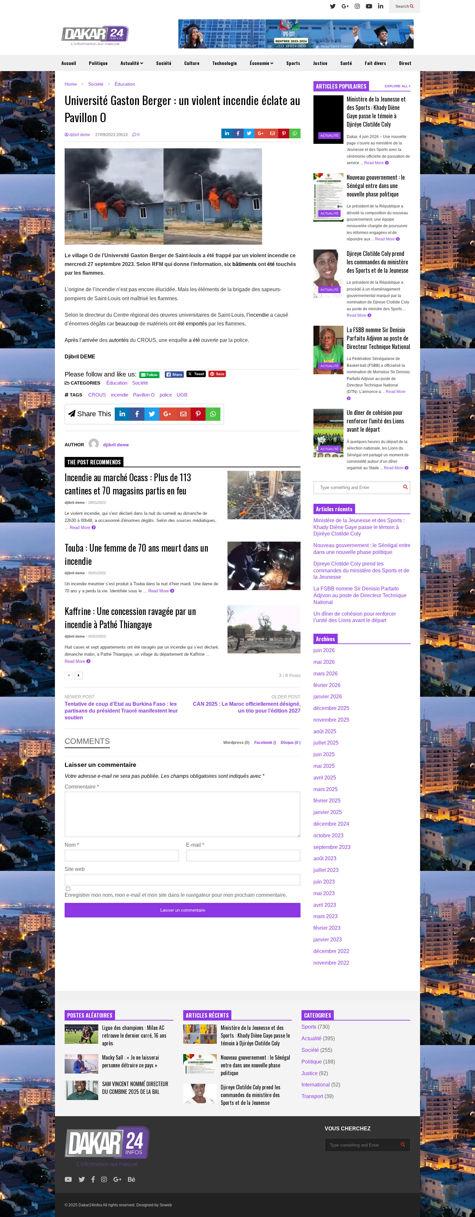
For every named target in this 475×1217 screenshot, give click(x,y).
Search (403, 6)
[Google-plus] (261, 133)
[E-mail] (272, 133)
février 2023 (327, 928)
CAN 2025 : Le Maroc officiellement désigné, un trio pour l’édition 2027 (247, 707)
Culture (191, 62)
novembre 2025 (331, 720)
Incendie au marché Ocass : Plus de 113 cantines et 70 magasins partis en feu (128, 484)
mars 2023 (325, 916)
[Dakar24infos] (95, 37)
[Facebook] (238, 133)
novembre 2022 (331, 963)
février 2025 (327, 800)
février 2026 (327, 685)
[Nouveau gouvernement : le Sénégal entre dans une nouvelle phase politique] (328, 197)
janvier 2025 (327, 812)
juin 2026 (324, 650)
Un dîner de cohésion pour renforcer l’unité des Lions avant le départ (375, 420)
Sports (293, 62)
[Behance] (131, 1179)
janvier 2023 (327, 939)
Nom (72, 845)
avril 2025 (324, 777)
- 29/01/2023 (96, 502)
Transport (312, 1096)
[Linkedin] (380, 6)
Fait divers (375, 62)
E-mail (195, 845)
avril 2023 (324, 905)
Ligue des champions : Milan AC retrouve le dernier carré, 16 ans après (134, 1035)
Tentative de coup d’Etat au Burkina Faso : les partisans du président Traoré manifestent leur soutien (121, 710)
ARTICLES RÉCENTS (207, 1015)
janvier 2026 (327, 696)
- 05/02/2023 (96, 636)
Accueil (68, 62)
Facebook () (265, 742)
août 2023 (324, 858)
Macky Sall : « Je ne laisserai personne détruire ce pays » (130, 1061)
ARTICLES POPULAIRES (341, 86)
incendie (119, 394)
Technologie (224, 62)
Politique (98, 62)
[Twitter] (333, 6)
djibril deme (79, 134)
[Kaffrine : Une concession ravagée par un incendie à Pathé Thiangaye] (264, 629)
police (166, 394)
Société (163, 62)
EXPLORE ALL (397, 86)
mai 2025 (324, 766)
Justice (320, 62)
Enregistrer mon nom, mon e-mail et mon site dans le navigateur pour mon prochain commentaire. (176, 895)
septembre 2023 (332, 847)
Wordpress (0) (236, 742)
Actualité (130, 62)
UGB (182, 394)
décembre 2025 (331, 708)
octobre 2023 (328, 835)
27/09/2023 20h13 (111, 134)
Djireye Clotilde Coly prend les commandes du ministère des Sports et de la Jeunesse (377, 261)
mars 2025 (325, 789)
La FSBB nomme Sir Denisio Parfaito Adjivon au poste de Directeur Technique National (378, 338)
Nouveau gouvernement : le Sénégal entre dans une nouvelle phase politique (376, 185)
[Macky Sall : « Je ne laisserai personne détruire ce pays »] (81, 1064)
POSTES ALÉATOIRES (89, 1015)
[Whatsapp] (295, 133)
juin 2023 (324, 881)
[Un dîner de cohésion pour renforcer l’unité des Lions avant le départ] (328, 433)
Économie (260, 62)
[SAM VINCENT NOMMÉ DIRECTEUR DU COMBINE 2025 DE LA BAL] (81, 1090)
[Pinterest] (284, 133)
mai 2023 (324, 893)
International (315, 1084)
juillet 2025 (326, 743)
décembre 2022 (331, 951)
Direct (405, 62)
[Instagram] (357, 6)
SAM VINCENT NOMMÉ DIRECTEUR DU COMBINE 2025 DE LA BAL (135, 1087)
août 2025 (324, 731)
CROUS (97, 394)
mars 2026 (325, 673)
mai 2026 (324, 662)
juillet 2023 (326, 870)
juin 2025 (324, 754)
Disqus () (291, 742)
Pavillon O (144, 394)
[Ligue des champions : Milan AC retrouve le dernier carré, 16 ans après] (81, 1034)
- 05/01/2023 (96, 573)
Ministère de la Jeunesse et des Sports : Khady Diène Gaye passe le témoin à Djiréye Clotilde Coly (376, 111)
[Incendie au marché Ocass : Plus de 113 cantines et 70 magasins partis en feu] (264, 495)
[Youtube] (369, 6)
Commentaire (82, 786)
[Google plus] (345, 6)
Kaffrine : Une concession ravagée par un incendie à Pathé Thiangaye (130, 617)
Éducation (116, 383)
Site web (75, 869)
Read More (80, 527)
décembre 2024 (331, 824)
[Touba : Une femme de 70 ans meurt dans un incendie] (264, 566)
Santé (346, 62)
